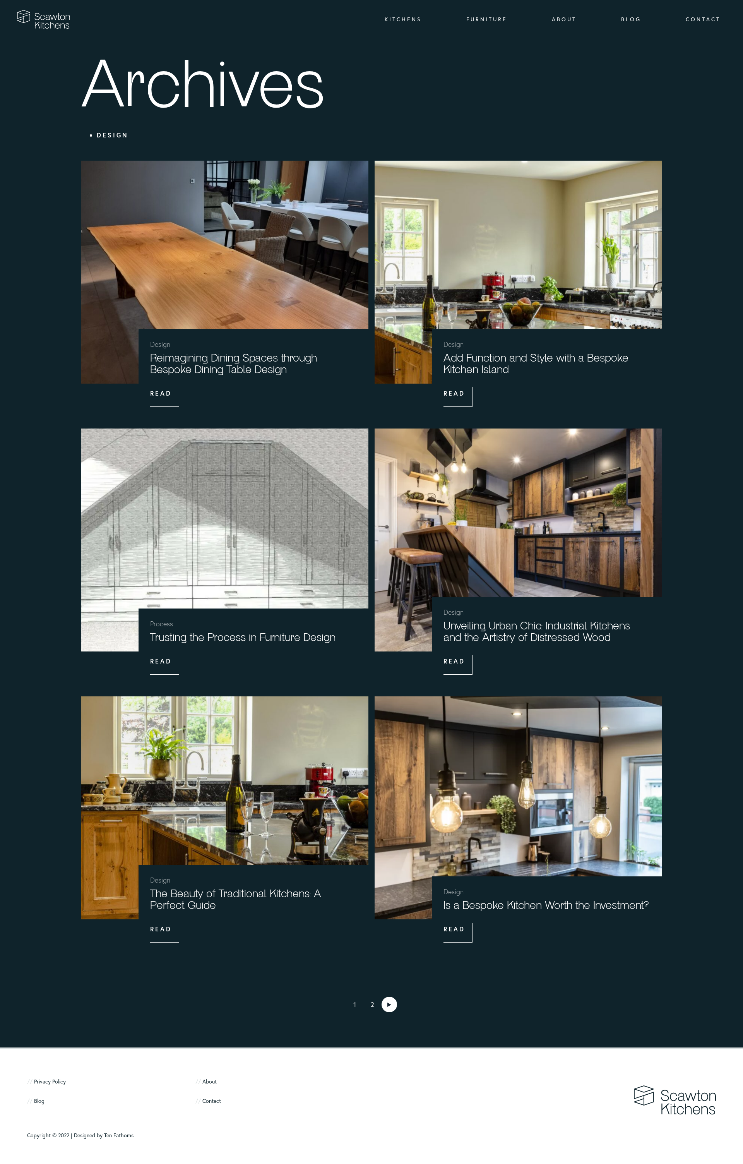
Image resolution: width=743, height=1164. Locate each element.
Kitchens (403, 19)
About (564, 19)
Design (112, 135)
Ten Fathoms (119, 1135)
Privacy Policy (50, 1081)
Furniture (486, 19)
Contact (703, 19)
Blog (631, 19)
